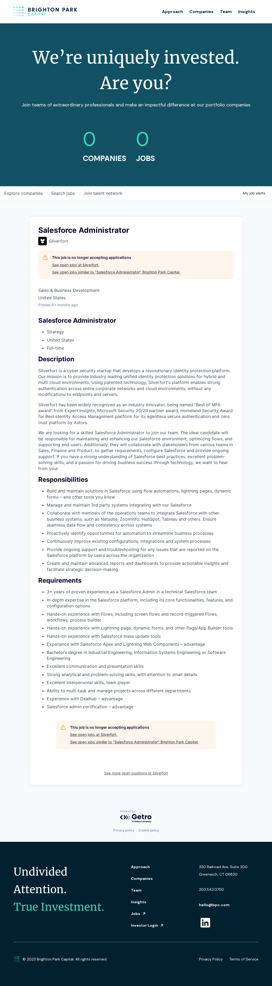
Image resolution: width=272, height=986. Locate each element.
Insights (246, 11)
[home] (45, 11)
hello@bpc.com (214, 904)
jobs (63, 193)
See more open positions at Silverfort (136, 773)
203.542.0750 (211, 889)
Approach (172, 11)
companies (23, 193)
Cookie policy (149, 830)
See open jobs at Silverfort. (75, 265)
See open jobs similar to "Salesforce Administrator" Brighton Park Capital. (116, 272)
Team (226, 11)
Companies (201, 11)
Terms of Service (243, 959)
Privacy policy (123, 830)
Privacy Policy (211, 959)
